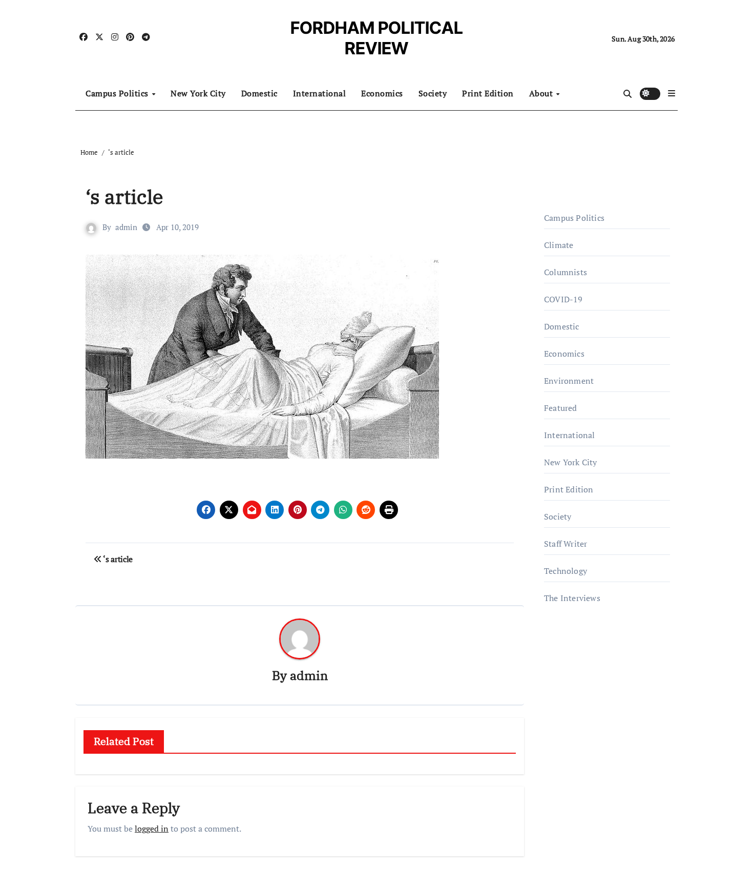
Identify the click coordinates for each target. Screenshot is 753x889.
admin (126, 227)
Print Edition (488, 93)
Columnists (565, 272)
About (542, 93)
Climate (558, 245)
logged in (152, 828)
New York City (198, 93)
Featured (560, 408)
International (319, 93)
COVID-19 (563, 299)
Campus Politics (118, 93)
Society (433, 93)
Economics (382, 93)
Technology (565, 570)
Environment (569, 380)
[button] (671, 93)
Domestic (259, 93)
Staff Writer (565, 543)
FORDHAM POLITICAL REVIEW (376, 37)
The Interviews (572, 598)
